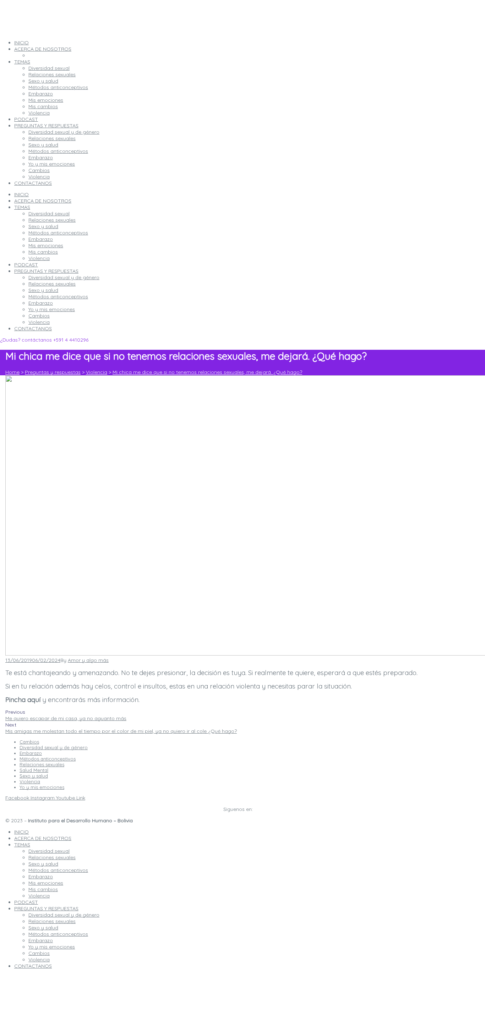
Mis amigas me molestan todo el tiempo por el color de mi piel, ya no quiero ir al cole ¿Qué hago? (121, 731)
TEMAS (22, 207)
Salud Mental (34, 770)
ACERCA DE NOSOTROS (42, 201)
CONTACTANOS (33, 328)
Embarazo (40, 239)
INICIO (21, 194)
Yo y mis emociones (51, 309)
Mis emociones (45, 245)
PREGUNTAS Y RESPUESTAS (46, 271)
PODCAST (26, 264)
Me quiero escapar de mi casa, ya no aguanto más (65, 718)
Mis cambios (43, 252)
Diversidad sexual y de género (63, 277)
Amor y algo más (88, 660)
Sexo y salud (43, 226)
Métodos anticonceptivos (58, 233)
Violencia (39, 258)
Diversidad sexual (49, 213)
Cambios (39, 316)
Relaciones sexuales (52, 220)
